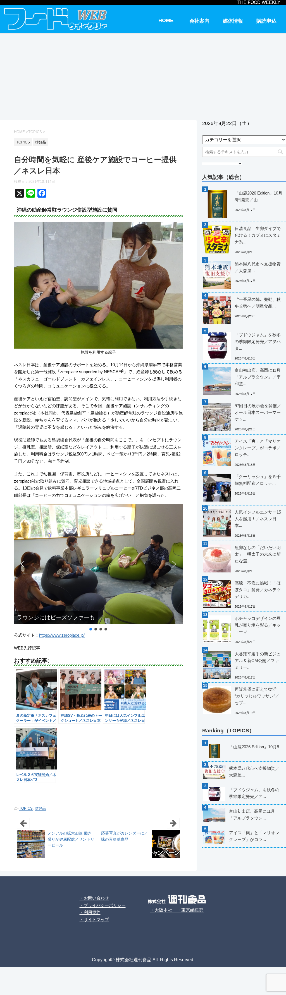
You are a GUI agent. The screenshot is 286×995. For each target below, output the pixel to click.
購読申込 (266, 21)
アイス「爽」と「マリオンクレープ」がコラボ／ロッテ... (258, 448)
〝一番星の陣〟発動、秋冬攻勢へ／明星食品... (258, 302)
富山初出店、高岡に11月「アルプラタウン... (252, 814)
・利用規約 (90, 912)
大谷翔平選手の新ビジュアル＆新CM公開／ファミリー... (258, 660)
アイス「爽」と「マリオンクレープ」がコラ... (254, 836)
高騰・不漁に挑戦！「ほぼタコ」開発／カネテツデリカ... (258, 590)
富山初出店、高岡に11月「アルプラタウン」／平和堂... (258, 377)
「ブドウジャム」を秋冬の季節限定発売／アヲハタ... (258, 341)
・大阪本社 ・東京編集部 (177, 910)
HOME (165, 20)
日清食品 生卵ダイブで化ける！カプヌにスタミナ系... (258, 235)
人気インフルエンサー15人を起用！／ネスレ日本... (258, 519)
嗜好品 (40, 808)
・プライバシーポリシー (103, 905)
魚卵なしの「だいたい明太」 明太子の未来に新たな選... (258, 554)
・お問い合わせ (94, 898)
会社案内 (199, 21)
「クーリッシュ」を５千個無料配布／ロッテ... (258, 480)
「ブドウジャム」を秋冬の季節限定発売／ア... (254, 793)
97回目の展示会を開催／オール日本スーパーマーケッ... (258, 412)
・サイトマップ (94, 919)
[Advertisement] (143, 75)
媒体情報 (233, 21)
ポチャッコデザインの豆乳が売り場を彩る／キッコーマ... (258, 625)
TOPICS (26, 808)
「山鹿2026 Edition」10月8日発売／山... (258, 196)
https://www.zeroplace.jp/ (62, 635)
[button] (22, 564)
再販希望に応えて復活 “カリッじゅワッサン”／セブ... (257, 696)
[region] (98, 568)
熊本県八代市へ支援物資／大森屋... (258, 267)
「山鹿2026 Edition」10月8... (255, 746)
